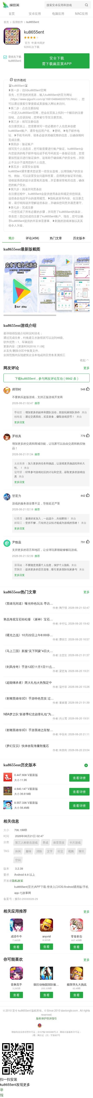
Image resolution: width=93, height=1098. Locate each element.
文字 (50, 851)
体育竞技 (58, 842)
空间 (18, 860)
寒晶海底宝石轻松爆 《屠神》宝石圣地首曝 (29, 619)
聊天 (81, 851)
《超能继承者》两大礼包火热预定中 (27, 682)
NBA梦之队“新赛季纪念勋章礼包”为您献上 (29, 714)
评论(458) (32, 238)
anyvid (46, 936)
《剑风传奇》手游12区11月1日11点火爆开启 (29, 666)
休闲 (18, 851)
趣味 (28, 851)
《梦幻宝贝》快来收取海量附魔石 (26, 745)
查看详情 (79, 778)
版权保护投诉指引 (46, 1018)
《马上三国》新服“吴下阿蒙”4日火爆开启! (29, 651)
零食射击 (76, 936)
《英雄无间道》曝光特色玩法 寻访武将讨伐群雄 (29, 603)
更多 (86, 368)
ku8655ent (11, 5)
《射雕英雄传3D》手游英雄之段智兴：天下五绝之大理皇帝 (29, 730)
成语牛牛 (16, 936)
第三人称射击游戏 (26, 842)
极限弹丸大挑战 (77, 984)
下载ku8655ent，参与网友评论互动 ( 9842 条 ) (46, 378)
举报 (1, 1092)
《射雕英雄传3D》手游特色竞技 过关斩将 (29, 698)
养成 (45, 842)
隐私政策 (17, 880)
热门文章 (56, 238)
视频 (71, 851)
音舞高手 (16, 984)
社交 (60, 851)
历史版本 (79, 238)
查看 (16, 947)
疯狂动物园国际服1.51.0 (46, 984)
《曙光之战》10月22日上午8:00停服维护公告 (29, 635)
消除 (39, 851)
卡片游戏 (75, 842)
